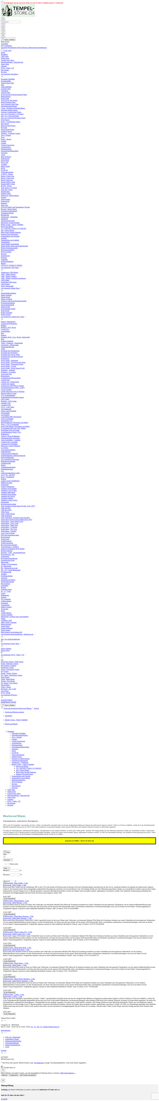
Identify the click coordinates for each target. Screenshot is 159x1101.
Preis (6, 868)
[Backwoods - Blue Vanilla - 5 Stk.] (15, 883)
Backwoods (14, 864)
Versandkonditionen (12, 1043)
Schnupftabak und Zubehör (21, 776)
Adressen (24, 48)
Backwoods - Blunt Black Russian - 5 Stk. (17, 918)
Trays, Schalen (17, 737)
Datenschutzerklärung (12, 1045)
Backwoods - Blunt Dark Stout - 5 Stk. (16, 949)
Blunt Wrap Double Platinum (26, 772)
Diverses (15, 788)
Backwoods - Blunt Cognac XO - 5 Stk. (17, 934)
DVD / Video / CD (13, 801)
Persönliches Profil (14, 48)
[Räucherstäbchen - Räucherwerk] (2, 641)
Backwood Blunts (22, 766)
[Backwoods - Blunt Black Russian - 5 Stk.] (18, 916)
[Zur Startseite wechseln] (18, 16)
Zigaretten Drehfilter (19, 733)
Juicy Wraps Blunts (22, 770)
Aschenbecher (16, 743)
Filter (8, 852)
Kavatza (14, 784)
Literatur (10, 799)
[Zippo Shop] (2, 653)
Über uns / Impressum (12, 1037)
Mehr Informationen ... (68, 1073)
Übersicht (4, 48)
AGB (7, 1047)
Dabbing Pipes (17, 757)
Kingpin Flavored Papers (24, 774)
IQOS (14, 751)
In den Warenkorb (9, 898)
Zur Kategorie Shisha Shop (10, 288)
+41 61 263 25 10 (37, 1027)
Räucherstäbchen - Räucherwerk (18, 795)
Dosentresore (16, 786)
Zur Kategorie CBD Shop (10, 267)
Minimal (12, 870)
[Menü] (3, 19)
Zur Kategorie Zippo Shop (10, 644)
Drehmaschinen (17, 745)
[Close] (3, 1080)
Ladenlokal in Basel (12, 1039)
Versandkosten (39, 1063)
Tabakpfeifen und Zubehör (21, 778)
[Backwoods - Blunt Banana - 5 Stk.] (16, 901)
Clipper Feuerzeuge (18, 741)
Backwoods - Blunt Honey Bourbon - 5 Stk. (18, 981)
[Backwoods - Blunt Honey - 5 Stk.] (16, 963)
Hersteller (7, 860)
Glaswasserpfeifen (18, 755)
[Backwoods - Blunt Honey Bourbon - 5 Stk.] (19, 979)
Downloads (11, 803)
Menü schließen (10, 40)
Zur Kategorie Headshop (9, 74)
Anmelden (4, 44)
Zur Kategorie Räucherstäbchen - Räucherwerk (17, 634)
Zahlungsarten (33, 48)
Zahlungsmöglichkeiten (13, 1041)
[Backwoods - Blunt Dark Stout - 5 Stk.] (17, 948)
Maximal (12, 875)
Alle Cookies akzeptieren (28, 1075)
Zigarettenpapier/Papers (20, 735)
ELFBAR (15, 753)
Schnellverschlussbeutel (20, 760)
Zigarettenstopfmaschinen (20, 747)
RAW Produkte (17, 782)
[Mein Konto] (3, 35)
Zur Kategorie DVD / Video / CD (12, 655)
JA (2, 1099)
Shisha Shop (11, 792)
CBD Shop (11, 790)
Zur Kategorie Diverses (9, 695)
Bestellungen (42, 48)
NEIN (5, 1099)
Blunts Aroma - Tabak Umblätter (23, 764)
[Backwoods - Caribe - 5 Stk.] (13, 994)
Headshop (10, 731)
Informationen (5, 1030)
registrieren (8, 46)
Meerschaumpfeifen (18, 780)
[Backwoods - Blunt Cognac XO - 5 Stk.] (17, 932)
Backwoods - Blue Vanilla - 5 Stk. (14, 885)
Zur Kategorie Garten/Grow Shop (12, 317)
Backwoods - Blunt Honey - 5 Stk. (15, 965)
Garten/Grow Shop (13, 793)
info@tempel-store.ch (52, 1027)
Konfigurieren (14, 1075)
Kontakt (3, 1050)
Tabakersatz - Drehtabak (20, 762)
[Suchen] (3, 25)
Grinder (14, 739)
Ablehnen (5, 1075)
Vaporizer (15, 749)
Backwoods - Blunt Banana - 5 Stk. (15, 903)
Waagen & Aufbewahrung (21, 759)
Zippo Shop (11, 797)
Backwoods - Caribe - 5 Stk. (12, 996)
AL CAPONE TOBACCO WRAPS (28, 768)
